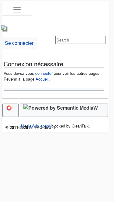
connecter (44, 73)
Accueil (42, 79)
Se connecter (19, 42)
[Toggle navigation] (17, 10)
